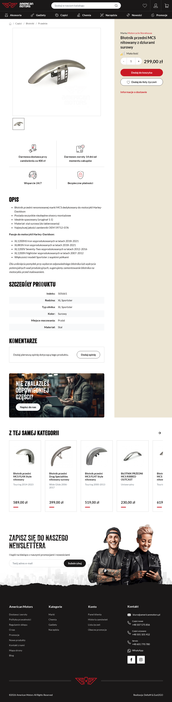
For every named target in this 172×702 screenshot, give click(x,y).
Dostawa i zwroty (18, 614)
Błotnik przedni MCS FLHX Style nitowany (22, 476)
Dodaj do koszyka (141, 72)
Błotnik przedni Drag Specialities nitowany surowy (59, 476)
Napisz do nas (28, 407)
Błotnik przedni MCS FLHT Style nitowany (94, 476)
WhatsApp (137, 650)
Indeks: (51, 293)
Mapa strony (15, 650)
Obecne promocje (97, 629)
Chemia (86, 15)
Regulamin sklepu (18, 624)
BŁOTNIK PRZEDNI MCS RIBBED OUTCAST (132, 476)
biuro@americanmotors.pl (146, 614)
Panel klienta (94, 614)
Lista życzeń (94, 624)
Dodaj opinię (88, 354)
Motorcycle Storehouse (140, 33)
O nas (12, 629)
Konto (92, 606)
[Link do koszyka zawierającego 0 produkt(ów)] (167, 5)
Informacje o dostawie (133, 92)
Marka (123, 33)
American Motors (21, 606)
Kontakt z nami (17, 645)
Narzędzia (111, 15)
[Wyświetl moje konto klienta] (156, 5)
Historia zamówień (98, 619)
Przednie (42, 23)
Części (64, 15)
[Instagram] (141, 660)
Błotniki (30, 23)
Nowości (137, 15)
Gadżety (41, 15)
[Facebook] (131, 660)
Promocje (161, 15)
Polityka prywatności (20, 619)
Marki (52, 614)
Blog (11, 655)
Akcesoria (16, 15)
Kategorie (55, 606)
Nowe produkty (17, 640)
